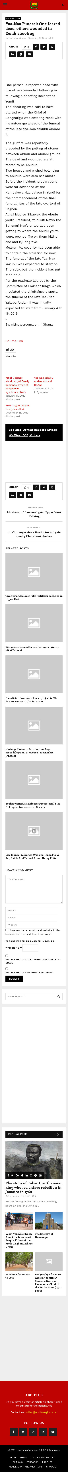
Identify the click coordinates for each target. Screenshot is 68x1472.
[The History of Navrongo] (49, 1221)
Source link (14, 341)
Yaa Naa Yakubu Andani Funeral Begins (43, 381)
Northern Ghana (17, 38)
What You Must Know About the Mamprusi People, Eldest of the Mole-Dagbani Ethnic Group (18, 1240)
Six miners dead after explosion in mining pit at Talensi (32, 648)
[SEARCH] (59, 996)
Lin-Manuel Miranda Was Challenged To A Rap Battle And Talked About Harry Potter (32, 856)
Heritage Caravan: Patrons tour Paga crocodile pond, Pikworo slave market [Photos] (29, 752)
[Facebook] (14, 1432)
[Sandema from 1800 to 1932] (19, 1261)
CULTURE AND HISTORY (42, 1457)
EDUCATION (32, 1462)
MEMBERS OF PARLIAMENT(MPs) (25, 1467)
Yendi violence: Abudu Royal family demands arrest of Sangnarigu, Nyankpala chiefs (17, 385)
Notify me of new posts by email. (29, 972)
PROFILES (47, 1462)
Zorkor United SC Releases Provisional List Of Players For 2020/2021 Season (32, 805)
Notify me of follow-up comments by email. (33, 961)
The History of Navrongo (44, 1235)
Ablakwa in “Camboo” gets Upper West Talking (34, 514)
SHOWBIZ (51, 1467)
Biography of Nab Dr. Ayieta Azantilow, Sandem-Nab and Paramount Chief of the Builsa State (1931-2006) (48, 1282)
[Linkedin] (43, 1432)
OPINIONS (18, 1462)
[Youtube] (53, 1432)
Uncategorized (13, 18)
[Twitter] (23, 1432)
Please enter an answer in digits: (30, 941)
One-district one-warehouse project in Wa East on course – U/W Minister (31, 699)
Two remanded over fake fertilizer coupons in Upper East (34, 597)
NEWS (23, 1457)
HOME (13, 1457)
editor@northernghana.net (42, 1412)
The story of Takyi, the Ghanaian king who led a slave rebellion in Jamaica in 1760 (34, 1187)
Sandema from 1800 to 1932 (17, 1276)
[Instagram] (33, 1432)
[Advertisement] (36, 72)
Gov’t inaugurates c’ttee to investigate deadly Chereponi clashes (34, 534)
